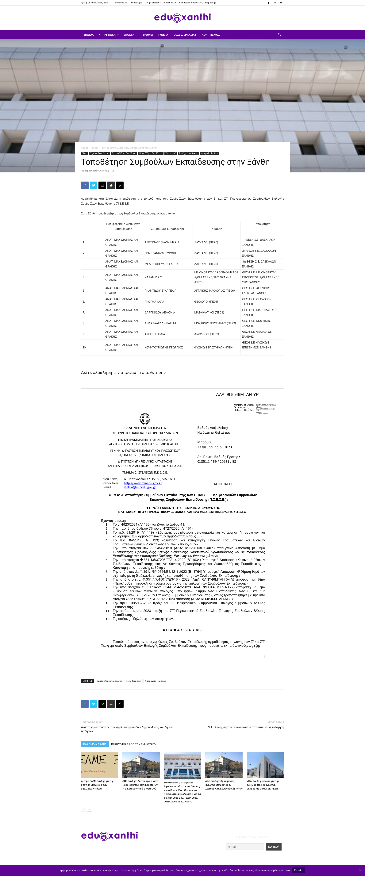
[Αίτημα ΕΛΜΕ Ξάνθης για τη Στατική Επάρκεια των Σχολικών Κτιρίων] (99, 765)
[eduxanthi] (182, 18)
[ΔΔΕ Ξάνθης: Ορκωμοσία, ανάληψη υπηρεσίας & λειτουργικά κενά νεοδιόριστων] (224, 765)
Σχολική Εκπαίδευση (99, 153)
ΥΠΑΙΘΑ (89, 34)
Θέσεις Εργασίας (185, 34)
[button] (279, 35)
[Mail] (275, 2)
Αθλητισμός (211, 34)
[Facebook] (268, 2)
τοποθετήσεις (133, 680)
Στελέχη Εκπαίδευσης (188, 153)
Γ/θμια (163, 34)
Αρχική (85, 147)
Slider (95, 147)
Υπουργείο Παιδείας (209, 153)
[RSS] (281, 2)
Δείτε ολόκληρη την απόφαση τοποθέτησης (123, 372)
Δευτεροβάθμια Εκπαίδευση (124, 153)
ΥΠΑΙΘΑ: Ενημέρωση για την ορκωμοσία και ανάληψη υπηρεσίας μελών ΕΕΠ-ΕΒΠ (263, 785)
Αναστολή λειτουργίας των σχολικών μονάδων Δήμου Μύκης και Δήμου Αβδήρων (127, 729)
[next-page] (89, 809)
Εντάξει (299, 870)
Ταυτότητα (136, 2)
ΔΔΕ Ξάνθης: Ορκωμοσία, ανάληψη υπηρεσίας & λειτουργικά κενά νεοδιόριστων (224, 785)
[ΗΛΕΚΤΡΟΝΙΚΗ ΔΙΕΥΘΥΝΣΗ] (102, 185)
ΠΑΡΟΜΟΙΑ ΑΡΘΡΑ (95, 744)
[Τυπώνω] (111, 185)
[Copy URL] (120, 185)
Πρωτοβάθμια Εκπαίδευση (150, 153)
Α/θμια (129, 34)
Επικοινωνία (121, 2)
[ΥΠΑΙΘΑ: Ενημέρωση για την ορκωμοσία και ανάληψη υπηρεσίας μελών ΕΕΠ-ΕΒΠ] (265, 765)
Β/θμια (148, 34)
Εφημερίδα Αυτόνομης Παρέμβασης (197, 2)
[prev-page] (83, 809)
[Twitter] (93, 185)
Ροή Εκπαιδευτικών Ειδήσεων (161, 2)
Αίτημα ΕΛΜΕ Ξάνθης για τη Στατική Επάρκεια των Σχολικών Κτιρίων (97, 785)
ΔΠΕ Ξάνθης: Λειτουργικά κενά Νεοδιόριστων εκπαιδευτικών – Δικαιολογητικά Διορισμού (140, 785)
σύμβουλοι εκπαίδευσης (109, 680)
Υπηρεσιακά (107, 34)
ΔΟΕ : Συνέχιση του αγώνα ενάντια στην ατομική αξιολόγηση (245, 727)
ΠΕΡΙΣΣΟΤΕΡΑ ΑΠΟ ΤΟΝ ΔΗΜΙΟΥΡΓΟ (133, 744)
